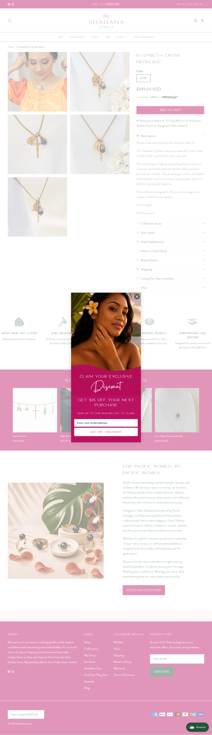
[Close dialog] (137, 296)
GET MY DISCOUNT (106, 432)
